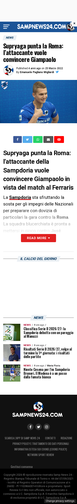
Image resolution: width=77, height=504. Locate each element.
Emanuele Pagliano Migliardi (37, 72)
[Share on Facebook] (18, 139)
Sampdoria (20, 197)
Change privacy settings (60, 501)
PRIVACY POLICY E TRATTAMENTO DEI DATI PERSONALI (41, 444)
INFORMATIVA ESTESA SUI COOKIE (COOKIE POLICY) (40, 449)
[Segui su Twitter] (38, 427)
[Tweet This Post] (28, 139)
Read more (36, 238)
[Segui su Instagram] (46, 427)
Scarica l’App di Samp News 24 (22, 438)
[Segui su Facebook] (30, 427)
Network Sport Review (40, 455)
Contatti (50, 438)
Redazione (66, 438)
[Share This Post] (38, 139)
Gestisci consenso (22, 466)
